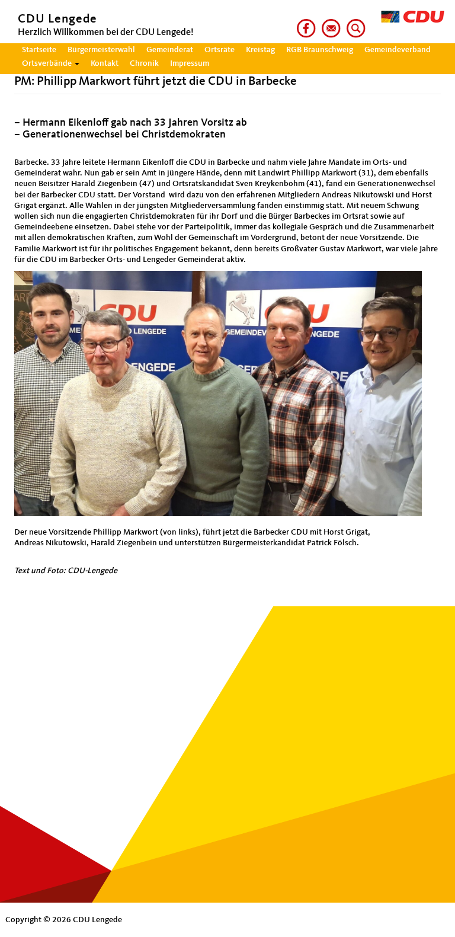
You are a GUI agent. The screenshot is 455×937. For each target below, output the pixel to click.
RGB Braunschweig (319, 50)
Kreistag (260, 50)
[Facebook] (303, 23)
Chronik (144, 63)
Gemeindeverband (397, 50)
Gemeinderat (169, 50)
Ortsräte (219, 50)
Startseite (39, 50)
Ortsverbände (47, 63)
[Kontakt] (328, 23)
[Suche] (353, 23)
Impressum (189, 63)
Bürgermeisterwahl (101, 50)
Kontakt (104, 63)
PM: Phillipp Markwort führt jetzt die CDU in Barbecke (155, 81)
